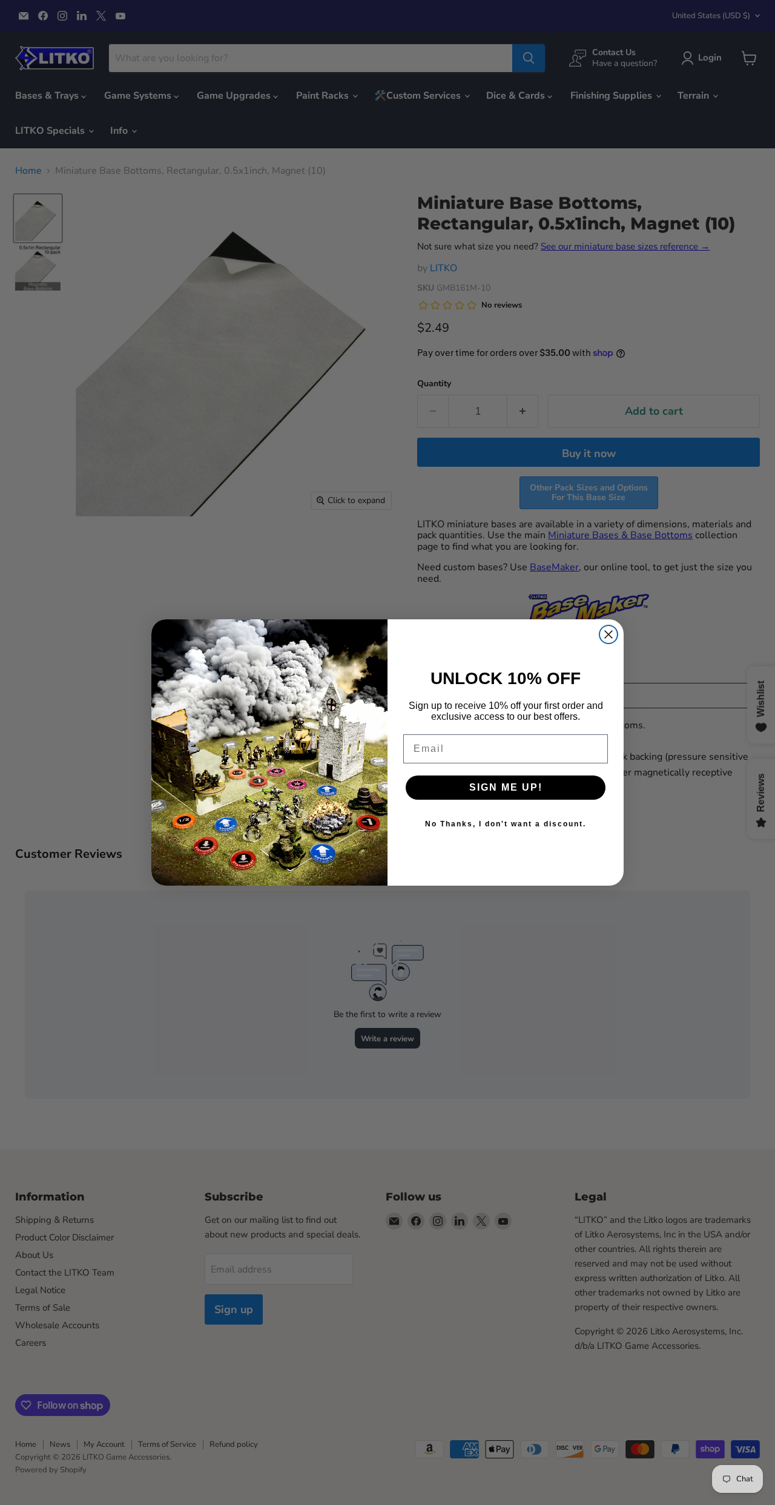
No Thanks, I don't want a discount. (505, 824)
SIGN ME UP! (505, 787)
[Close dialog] (608, 634)
